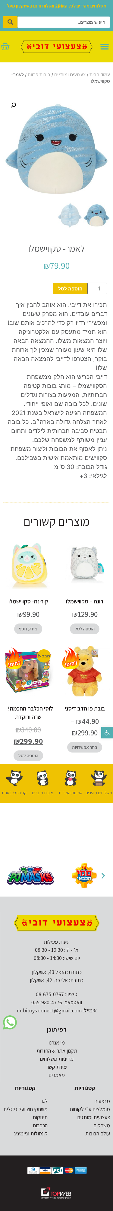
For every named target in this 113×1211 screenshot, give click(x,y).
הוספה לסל (70, 289)
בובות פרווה (39, 74)
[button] (107, 732)
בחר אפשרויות (84, 747)
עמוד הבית (99, 74)
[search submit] (10, 22)
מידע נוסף (28, 629)
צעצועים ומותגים (70, 74)
